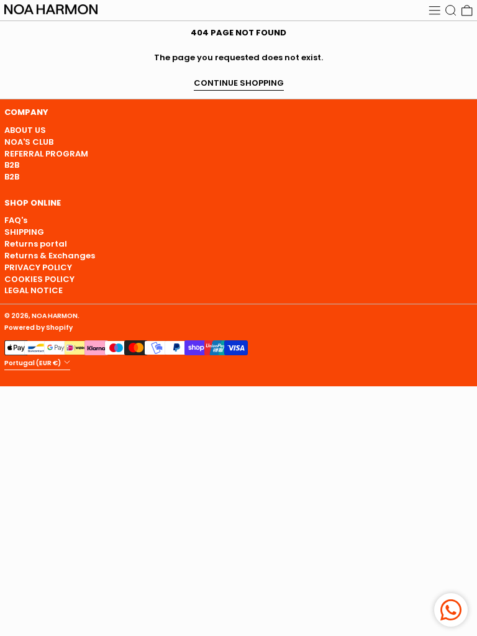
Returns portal (35, 244)
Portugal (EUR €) (33, 363)
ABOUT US (25, 130)
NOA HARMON (55, 315)
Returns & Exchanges (49, 255)
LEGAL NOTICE (33, 290)
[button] (451, 10)
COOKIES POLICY (39, 279)
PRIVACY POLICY (38, 267)
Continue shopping (239, 83)
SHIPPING (24, 232)
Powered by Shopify (38, 327)
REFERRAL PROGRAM (46, 154)
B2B (11, 165)
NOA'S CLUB (28, 142)
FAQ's (15, 220)
